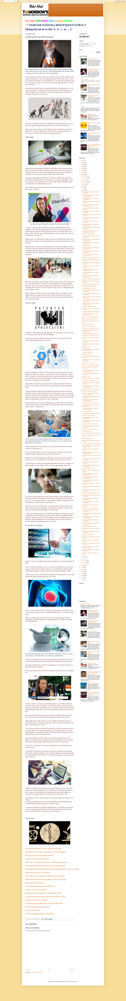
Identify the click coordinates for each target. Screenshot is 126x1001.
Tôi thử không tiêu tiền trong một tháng (91, 284)
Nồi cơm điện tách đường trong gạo (90, 317)
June (83, 188)
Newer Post (28, 969)
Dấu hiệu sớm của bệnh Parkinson (90, 365)
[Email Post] (42, 918)
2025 (82, 162)
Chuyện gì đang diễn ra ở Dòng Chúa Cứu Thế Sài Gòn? (90, 453)
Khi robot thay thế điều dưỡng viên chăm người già (90, 477)
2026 (82, 160)
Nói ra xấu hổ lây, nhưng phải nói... (90, 429)
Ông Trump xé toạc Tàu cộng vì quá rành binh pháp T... (90, 547)
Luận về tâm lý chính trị (87, 438)
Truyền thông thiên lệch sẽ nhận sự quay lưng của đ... (90, 199)
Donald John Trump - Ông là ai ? (89, 424)
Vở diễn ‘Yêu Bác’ (86, 376)
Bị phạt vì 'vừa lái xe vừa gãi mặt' (89, 319)
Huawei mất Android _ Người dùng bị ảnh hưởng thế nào (90, 371)
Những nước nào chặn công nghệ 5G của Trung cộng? (90, 409)
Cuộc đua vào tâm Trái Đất (88, 326)
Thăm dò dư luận (92, 114)
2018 (82, 565)
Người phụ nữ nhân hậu (87, 411)
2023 (82, 166)
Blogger (76, 981)
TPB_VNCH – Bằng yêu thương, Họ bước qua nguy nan (90, 394)
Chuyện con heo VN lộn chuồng (89, 391)
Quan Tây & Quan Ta (87, 354)
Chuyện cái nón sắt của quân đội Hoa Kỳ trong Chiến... (90, 304)
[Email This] (45, 919)
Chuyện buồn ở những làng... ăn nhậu (91, 378)
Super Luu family (84, 79)
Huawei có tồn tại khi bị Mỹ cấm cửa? (90, 335)
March (83, 558)
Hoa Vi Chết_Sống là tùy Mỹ (88, 234)
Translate (91, 46)
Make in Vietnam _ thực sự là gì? (89, 508)
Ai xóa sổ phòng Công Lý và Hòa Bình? (91, 433)
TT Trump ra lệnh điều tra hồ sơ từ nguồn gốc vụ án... (90, 314)
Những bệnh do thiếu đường (88, 286)
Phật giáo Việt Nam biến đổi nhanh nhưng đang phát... (90, 400)
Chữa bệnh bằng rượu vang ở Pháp (90, 257)
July (83, 186)
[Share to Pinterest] (51, 919)
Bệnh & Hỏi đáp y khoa (93, 683)
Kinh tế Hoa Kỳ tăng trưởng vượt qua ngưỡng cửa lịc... (90, 331)
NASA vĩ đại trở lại (86, 347)
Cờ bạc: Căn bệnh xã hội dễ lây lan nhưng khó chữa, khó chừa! (94, 146)
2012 (82, 577)
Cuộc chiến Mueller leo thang (89, 526)
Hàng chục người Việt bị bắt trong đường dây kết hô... (90, 474)
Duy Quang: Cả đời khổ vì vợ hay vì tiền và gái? (94, 70)
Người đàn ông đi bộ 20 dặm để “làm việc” (93, 621)
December (84, 176)
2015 (82, 571)
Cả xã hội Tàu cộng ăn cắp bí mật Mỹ (90, 443)
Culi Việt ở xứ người (86, 431)
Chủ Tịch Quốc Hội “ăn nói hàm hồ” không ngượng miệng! (90, 231)
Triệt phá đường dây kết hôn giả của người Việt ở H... (90, 499)
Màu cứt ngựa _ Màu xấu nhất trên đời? (93, 96)
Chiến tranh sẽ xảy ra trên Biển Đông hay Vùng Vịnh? (90, 225)
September (84, 182)
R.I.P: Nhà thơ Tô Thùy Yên (88, 363)
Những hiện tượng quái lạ (88, 324)
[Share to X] (48, 919)
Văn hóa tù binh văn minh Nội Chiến (90, 328)
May (83, 190)
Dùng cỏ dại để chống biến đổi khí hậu (91, 311)
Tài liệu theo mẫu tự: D (86, 604)
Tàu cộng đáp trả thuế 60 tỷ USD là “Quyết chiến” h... (90, 481)
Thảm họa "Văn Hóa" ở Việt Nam (89, 403)
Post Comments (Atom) (37, 972)
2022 (82, 168)
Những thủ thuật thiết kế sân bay (89, 333)
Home (50, 969)
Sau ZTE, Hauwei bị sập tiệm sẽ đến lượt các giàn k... (90, 276)
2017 (82, 567)
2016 (82, 569)
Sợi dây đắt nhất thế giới (87, 352)
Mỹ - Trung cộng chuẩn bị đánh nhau (90, 493)
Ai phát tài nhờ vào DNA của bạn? (90, 380)
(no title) (82, 106)
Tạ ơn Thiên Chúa (86, 245)
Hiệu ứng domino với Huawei (89, 288)
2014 (82, 573)
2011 (82, 579)
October (84, 180)
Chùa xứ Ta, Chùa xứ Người (88, 415)
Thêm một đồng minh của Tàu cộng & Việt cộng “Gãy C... (90, 350)
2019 (82, 174)
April (83, 556)
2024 (82, 164)
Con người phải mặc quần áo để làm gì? (91, 413)
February (84, 560)
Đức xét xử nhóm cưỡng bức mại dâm (91, 389)
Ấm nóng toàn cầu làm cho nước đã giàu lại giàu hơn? (90, 205)
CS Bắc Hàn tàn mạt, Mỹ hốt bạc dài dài (91, 279)
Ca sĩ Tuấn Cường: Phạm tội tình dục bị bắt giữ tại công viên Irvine (94, 673)
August (84, 184)
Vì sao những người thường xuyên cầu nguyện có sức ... (91, 251)
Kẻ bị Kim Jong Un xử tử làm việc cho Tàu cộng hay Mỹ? (90, 196)
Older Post (71, 969)
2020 (82, 172)
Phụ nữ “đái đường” (92, 59)
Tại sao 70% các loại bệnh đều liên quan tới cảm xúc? (90, 255)
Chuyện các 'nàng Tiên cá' (88, 534)
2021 (82, 170)
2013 (82, 575)
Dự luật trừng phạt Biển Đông (89, 306)
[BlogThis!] (46, 919)
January (84, 562)
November (84, 178)
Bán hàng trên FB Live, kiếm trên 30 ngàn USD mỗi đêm (90, 270)
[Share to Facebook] (50, 919)
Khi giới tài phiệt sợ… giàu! (88, 468)
